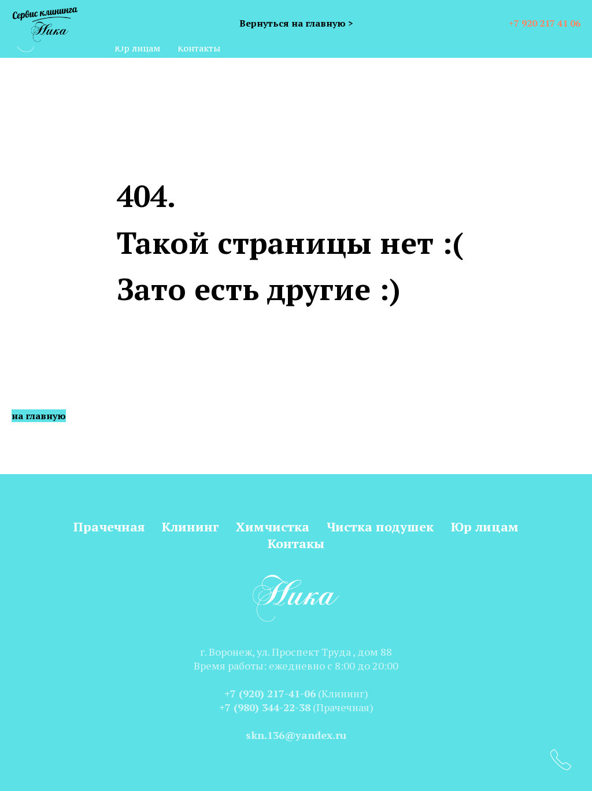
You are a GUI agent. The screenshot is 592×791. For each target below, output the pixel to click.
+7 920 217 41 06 (544, 23)
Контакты (198, 48)
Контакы (296, 543)
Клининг (190, 526)
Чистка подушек (380, 526)
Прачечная (109, 526)
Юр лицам (137, 48)
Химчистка (272, 526)
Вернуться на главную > (296, 23)
